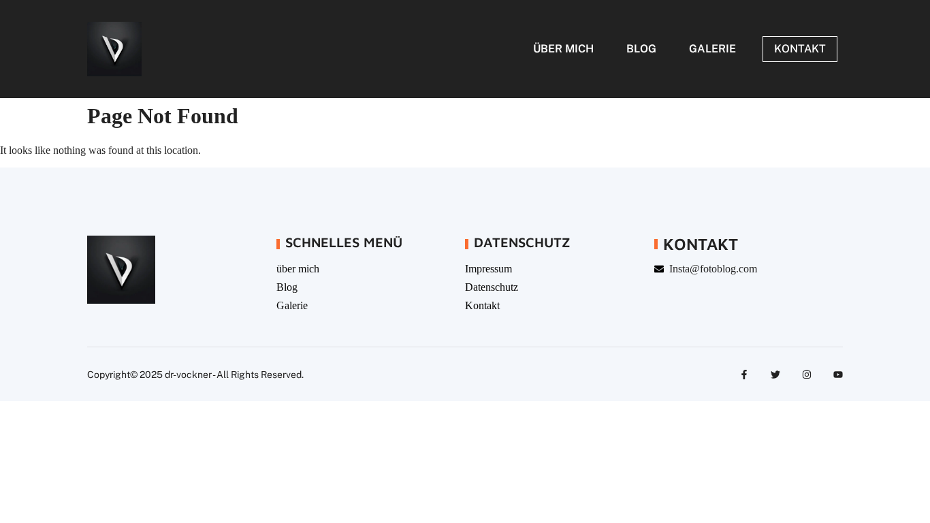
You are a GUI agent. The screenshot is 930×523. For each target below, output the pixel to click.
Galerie (712, 48)
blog (641, 48)
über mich (563, 48)
